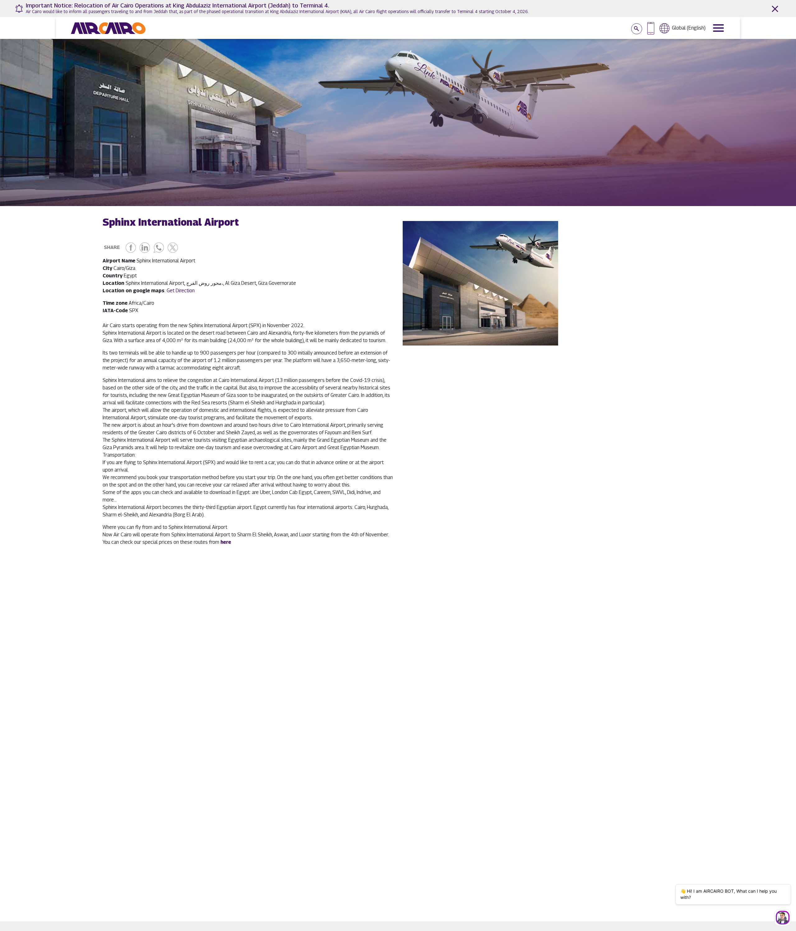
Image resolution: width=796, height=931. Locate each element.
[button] (548, 338)
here (225, 542)
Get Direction (181, 291)
